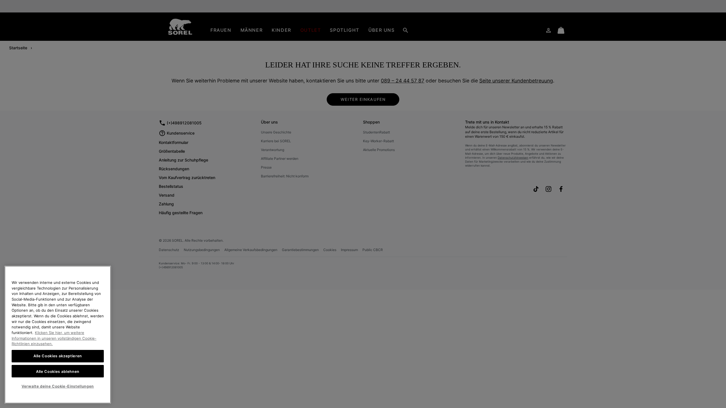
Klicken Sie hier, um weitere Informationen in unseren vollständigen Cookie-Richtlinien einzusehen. (54, 338)
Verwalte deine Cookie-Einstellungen (58, 386)
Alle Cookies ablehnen (57, 371)
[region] (58, 334)
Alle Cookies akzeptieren (57, 356)
